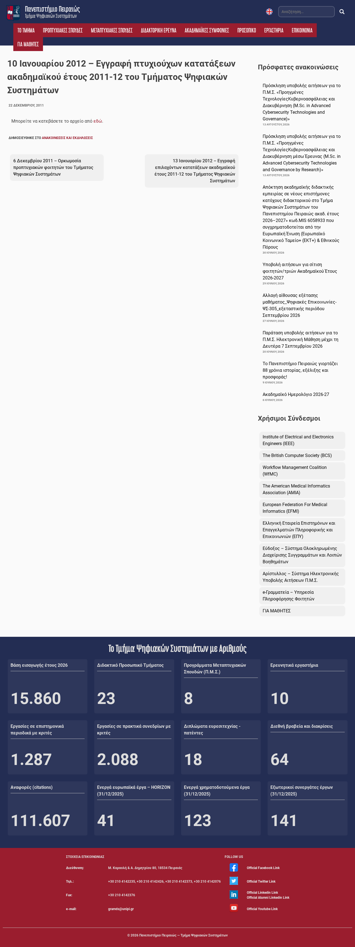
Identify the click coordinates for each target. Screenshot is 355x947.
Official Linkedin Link (262, 893)
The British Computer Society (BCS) (297, 455)
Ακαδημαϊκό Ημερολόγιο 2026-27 (296, 394)
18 (193, 759)
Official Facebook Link (263, 868)
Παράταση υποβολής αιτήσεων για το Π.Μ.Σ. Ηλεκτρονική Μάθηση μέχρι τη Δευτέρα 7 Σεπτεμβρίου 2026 (300, 339)
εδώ (97, 121)
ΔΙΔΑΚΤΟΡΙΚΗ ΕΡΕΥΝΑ (158, 30)
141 (284, 820)
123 (197, 820)
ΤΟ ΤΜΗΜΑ (26, 30)
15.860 (36, 698)
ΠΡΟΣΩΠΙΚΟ (246, 30)
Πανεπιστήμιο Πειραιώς (52, 9)
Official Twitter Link (261, 881)
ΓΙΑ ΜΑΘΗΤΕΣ (28, 44)
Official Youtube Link (262, 909)
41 (106, 820)
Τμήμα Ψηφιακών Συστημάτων (51, 16)
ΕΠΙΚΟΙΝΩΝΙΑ (302, 30)
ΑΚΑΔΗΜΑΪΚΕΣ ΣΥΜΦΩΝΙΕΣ (207, 30)
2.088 (117, 759)
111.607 (40, 820)
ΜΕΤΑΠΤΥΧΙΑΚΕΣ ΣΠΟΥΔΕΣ (112, 30)
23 (106, 698)
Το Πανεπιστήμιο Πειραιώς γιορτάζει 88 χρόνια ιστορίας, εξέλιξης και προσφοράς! (300, 370)
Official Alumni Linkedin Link (268, 898)
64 (279, 759)
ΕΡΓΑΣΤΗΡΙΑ (273, 30)
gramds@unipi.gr (121, 909)
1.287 (31, 759)
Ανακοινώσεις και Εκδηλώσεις (67, 138)
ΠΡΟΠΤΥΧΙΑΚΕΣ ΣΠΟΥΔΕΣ (63, 30)
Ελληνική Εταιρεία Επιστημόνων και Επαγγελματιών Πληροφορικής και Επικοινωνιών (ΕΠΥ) (299, 530)
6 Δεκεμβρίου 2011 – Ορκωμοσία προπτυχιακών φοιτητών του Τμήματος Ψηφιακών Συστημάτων (53, 167)
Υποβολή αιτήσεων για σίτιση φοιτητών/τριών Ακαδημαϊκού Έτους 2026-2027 (300, 271)
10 (279, 698)
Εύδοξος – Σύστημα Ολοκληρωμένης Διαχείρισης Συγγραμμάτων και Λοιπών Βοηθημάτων (302, 555)
